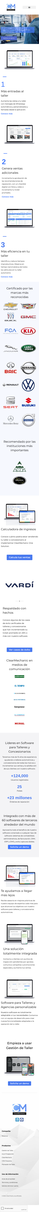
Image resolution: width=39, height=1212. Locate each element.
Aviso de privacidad (8, 1179)
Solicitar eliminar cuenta (10, 1186)
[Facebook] (21, 1119)
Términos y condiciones (10, 1182)
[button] (29, 7)
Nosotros (5, 1136)
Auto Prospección (8, 1154)
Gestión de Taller (7, 1150)
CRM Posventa (7, 1161)
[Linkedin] (17, 1119)
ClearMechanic (7, 1157)
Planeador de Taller (8, 1164)
